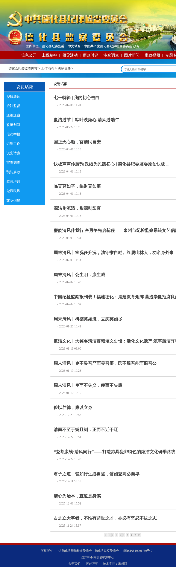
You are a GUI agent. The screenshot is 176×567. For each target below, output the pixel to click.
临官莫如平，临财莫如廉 (77, 186)
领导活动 (70, 55)
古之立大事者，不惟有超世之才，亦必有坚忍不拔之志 (105, 518)
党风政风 (13, 191)
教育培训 (13, 181)
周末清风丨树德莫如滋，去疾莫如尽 (88, 318)
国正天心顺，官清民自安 (77, 141)
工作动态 (47, 68)
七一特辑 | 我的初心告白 (77, 97)
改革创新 (13, 125)
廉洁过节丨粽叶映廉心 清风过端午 (86, 119)
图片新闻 (132, 55)
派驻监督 (13, 106)
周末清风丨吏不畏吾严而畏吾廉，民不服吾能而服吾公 (105, 363)
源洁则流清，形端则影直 (77, 208)
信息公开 (28, 55)
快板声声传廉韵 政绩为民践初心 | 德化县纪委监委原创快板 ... (111, 164)
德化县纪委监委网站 (23, 68)
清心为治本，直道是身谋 (77, 496)
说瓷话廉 (64, 68)
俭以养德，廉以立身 (73, 407)
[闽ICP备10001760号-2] (138, 550)
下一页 (137, 535)
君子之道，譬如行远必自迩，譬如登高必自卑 (97, 473)
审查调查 (111, 55)
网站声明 (92, 563)
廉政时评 (90, 55)
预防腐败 (13, 172)
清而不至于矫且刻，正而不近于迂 (86, 429)
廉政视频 (152, 55)
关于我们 (74, 563)
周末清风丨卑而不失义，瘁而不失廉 (88, 385)
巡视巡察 (13, 115)
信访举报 (13, 134)
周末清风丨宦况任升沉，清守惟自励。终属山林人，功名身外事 (114, 252)
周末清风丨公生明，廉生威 (79, 274)
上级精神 (49, 55)
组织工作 (13, 143)
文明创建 (13, 200)
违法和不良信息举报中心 (97, 557)
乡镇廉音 (13, 96)
